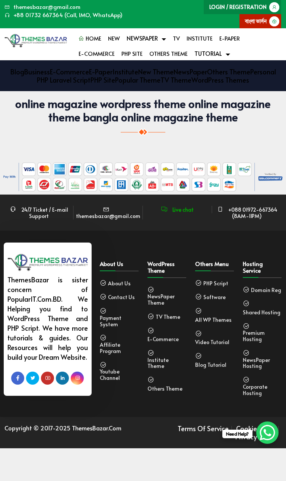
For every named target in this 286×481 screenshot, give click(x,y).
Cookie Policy (256, 428)
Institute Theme (158, 363)
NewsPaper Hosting (256, 363)
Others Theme (168, 53)
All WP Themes (213, 320)
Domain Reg (266, 290)
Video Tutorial (212, 342)
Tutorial (208, 53)
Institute (200, 38)
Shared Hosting (261, 313)
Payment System (110, 321)
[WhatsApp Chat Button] (267, 432)
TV (176, 38)
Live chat (182, 209)
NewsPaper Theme (161, 300)
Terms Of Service (203, 428)
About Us (119, 283)
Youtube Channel (110, 375)
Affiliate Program (110, 348)
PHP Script (215, 283)
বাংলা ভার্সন (256, 21)
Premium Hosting (254, 336)
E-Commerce (97, 53)
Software (214, 297)
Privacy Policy (255, 437)
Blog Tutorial (210, 365)
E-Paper (229, 38)
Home (92, 38)
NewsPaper (142, 38)
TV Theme (168, 317)
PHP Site (132, 53)
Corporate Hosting (255, 390)
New (114, 38)
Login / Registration (238, 6)
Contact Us (121, 297)
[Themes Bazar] (35, 39)
